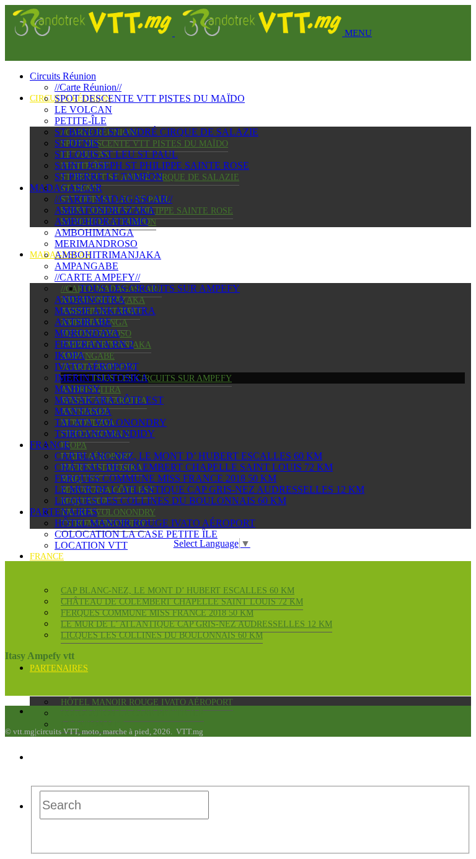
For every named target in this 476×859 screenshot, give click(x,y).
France (47, 556)
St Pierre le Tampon (109, 176)
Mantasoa (83, 411)
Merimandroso (96, 243)
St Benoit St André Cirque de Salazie (156, 132)
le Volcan (83, 109)
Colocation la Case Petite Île (132, 713)
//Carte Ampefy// (97, 277)
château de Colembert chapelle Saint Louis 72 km (182, 601)
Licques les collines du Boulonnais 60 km (162, 635)
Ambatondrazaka (105, 210)
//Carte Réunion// (88, 87)
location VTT (92, 724)
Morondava (87, 333)
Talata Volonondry (108, 512)
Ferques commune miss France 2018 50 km (157, 613)
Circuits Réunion (63, 76)
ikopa (74, 445)
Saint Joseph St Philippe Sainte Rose (152, 165)
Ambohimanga (94, 232)
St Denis (77, 143)
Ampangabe (88, 356)
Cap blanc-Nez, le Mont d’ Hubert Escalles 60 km (177, 590)
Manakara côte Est (109, 400)
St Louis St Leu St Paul (116, 154)
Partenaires (59, 668)
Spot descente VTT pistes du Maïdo (144, 143)
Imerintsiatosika (101, 377)
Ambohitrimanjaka (108, 255)
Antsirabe (83, 322)
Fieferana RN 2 (94, 344)
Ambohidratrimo (101, 221)
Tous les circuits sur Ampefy (162, 378)
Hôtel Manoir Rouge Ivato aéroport (147, 702)
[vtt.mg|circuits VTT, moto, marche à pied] (175, 32)
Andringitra (90, 299)
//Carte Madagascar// (113, 199)
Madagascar (66, 187)
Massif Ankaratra (105, 310)
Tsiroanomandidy (105, 433)
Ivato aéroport (97, 366)
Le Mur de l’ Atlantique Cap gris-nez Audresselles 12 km (196, 624)
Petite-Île (81, 120)
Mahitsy (77, 389)
